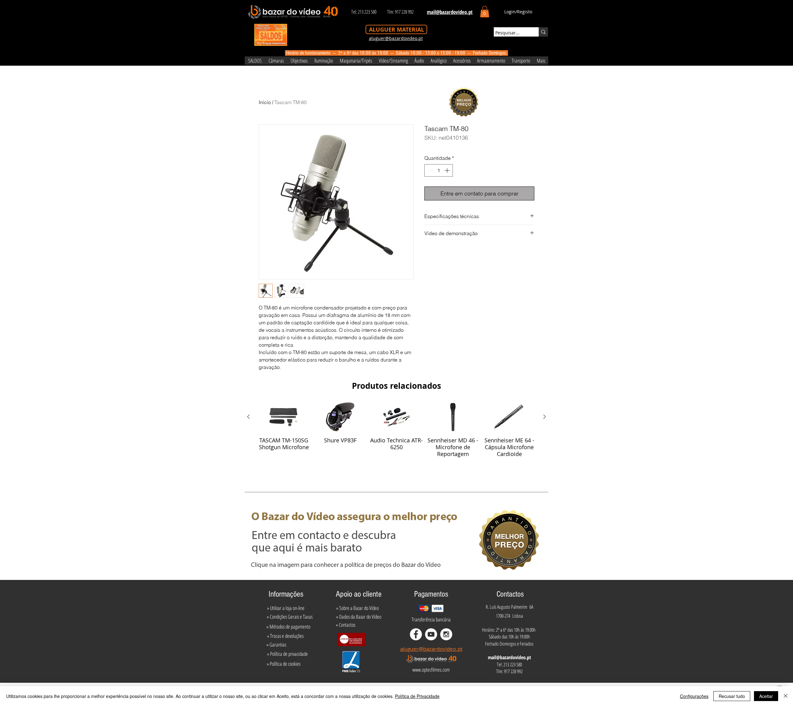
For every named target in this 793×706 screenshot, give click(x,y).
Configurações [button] (694, 696)
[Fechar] (785, 696)
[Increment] (447, 170)
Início (265, 102)
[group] (396, 435)
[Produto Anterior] (248, 416)
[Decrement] (429, 170)
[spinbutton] (438, 170)
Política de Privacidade (417, 696)
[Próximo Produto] (544, 416)
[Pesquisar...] (543, 32)
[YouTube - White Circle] (431, 634)
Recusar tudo (732, 696)
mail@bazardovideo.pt (509, 657)
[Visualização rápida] (283, 417)
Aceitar (766, 696)
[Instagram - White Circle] (446, 634)
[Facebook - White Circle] (416, 634)
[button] (484, 11)
